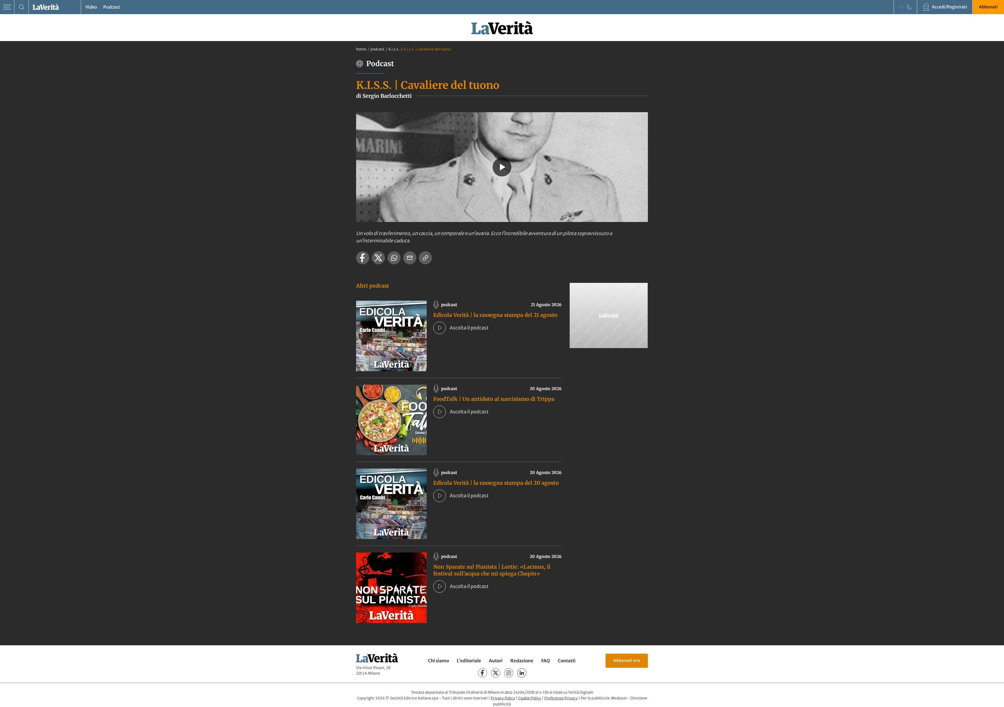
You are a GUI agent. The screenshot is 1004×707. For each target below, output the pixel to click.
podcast (377, 49)
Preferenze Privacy (561, 698)
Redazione (521, 661)
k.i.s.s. (394, 49)
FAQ (545, 661)
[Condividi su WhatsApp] (394, 257)
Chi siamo (438, 661)
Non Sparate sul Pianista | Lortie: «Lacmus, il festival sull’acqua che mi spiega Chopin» (491, 570)
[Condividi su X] (378, 257)
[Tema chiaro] (901, 7)
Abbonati (988, 6)
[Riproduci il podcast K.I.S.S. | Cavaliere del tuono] (502, 167)
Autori (496, 661)
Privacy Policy (503, 698)
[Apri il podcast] (439, 328)
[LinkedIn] (521, 672)
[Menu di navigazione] (7, 7)
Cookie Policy (529, 698)
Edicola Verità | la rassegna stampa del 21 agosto (495, 315)
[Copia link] (425, 257)
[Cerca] (21, 7)
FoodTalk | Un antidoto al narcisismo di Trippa (493, 399)
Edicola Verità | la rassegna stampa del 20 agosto (496, 483)
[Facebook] (482, 672)
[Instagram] (508, 672)
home (361, 49)
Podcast (111, 7)
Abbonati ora (626, 660)
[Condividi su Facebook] (362, 257)
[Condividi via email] (409, 257)
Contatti (566, 661)
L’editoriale (469, 661)
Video (91, 7)
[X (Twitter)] (495, 672)
